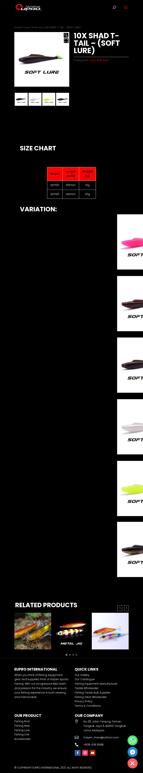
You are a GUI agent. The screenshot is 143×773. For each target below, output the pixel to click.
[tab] (26, 136)
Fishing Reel (22, 726)
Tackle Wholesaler (86, 688)
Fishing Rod (21, 721)
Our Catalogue (85, 679)
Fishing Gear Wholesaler (91, 697)
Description (26, 136)
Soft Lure (37, 27)
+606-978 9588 (93, 745)
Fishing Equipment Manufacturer (96, 684)
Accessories (22, 739)
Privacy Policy (84, 701)
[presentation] (119, 608)
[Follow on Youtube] (93, 753)
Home (18, 27)
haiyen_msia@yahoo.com (101, 737)
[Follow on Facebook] (78, 753)
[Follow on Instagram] (85, 753)
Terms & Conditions (88, 706)
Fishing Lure (22, 730)
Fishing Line (21, 734)
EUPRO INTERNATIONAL (46, 767)
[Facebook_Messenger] (133, 752)
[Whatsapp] (133, 740)
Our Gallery (82, 675)
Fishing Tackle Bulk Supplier (92, 692)
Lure (26, 27)
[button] (66, 654)
